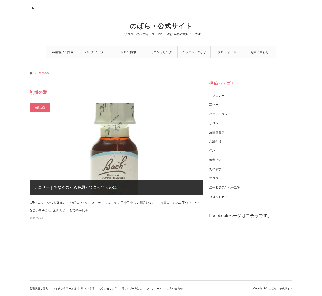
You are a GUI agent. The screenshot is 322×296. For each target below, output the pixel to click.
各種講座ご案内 (62, 52)
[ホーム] (31, 72)
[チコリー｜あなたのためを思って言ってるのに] (116, 149)
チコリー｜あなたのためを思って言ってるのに (75, 187)
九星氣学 (215, 169)
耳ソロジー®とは (194, 52)
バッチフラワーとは (95, 54)
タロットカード (220, 197)
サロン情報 (128, 52)
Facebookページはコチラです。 (240, 215)
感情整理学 (217, 132)
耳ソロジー (217, 95)
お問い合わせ (259, 52)
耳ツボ (213, 104)
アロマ (213, 178)
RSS (32, 7)
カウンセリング (161, 52)
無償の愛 (39, 107)
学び (212, 150)
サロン (213, 123)
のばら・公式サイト (161, 26)
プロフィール (227, 52)
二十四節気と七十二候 (224, 187)
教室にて (215, 160)
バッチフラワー (220, 114)
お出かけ (215, 141)
